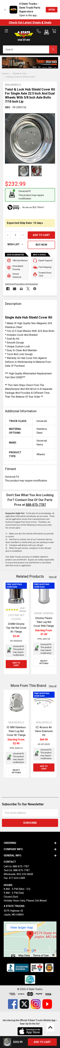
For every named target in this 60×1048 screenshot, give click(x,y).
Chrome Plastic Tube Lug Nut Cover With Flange (44, 622)
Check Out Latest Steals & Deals (30, 22)
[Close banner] (5, 9)
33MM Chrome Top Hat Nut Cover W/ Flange (16, 627)
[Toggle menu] (6, 33)
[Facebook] (8, 289)
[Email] (14, 289)
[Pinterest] (35, 289)
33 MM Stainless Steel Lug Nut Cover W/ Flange (16, 731)
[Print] (21, 289)
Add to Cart (16, 664)
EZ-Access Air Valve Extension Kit (44, 731)
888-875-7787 (36, 505)
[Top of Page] (50, 1027)
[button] (46, 32)
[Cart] (54, 31)
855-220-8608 (25, 874)
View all (52, 577)
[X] (28, 289)
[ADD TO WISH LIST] (15, 245)
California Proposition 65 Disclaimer (21, 284)
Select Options (43, 662)
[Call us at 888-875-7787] (40, 31)
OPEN (51, 9)
